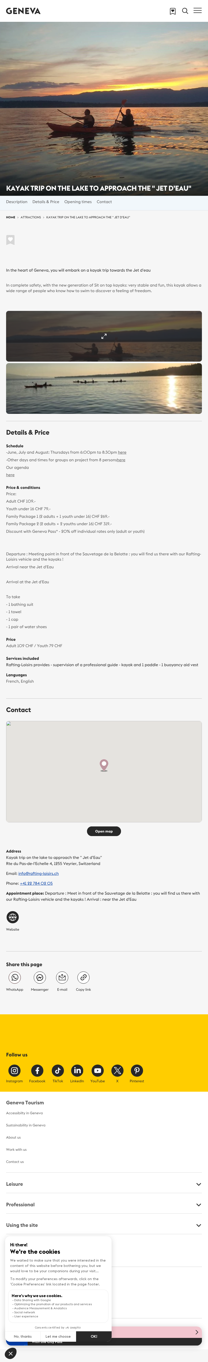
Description (16, 201)
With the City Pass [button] (47, 1341)
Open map (104, 831)
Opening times (78, 201)
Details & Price (45, 201)
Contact (104, 201)
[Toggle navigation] (197, 10)
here (122, 452)
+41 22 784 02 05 (36, 883)
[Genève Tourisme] (23, 11)
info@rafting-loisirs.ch (39, 873)
